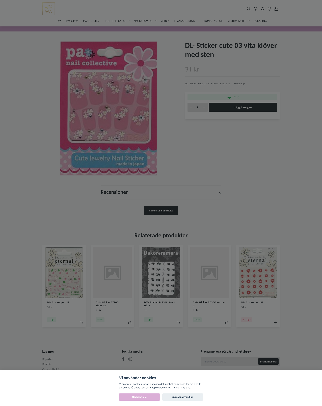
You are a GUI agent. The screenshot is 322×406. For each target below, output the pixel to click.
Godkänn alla (139, 397)
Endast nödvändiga (182, 397)
